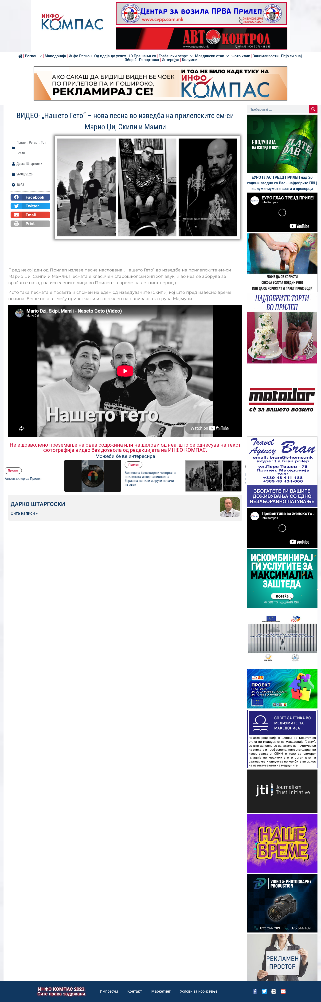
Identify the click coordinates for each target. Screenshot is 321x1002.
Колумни (189, 60)
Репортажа (149, 60)
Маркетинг (161, 991)
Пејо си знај (291, 56)
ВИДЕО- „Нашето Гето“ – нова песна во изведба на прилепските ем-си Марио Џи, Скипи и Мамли (215, 478)
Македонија (55, 56)
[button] (30, 197)
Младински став (209, 56)
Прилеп (21, 142)
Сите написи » (24, 513)
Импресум (109, 991)
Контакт (134, 991)
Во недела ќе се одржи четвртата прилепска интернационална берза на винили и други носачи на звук (94, 478)
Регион (31, 56)
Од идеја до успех (110, 56)
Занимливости (265, 56)
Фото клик (240, 56)
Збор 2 (131, 60)
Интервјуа (170, 60)
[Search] (313, 109)
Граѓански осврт (173, 56)
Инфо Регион (80, 56)
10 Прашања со (142, 56)
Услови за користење (198, 991)
